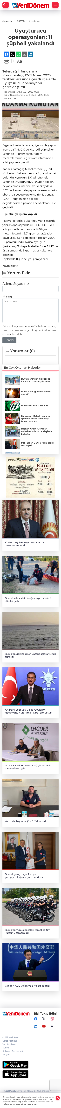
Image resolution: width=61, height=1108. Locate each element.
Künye (5, 1047)
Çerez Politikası (9, 1041)
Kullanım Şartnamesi (12, 1051)
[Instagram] (52, 1019)
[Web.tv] (52, 1026)
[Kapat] (58, 1098)
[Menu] (55, 5)
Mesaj (7, 296)
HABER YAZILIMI (10, 1091)
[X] (44, 1019)
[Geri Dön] (5, 5)
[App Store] (30, 1074)
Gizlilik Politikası (10, 1037)
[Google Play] (30, 1065)
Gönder (9, 340)
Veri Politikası (8, 1044)
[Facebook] (35, 1019)
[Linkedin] (35, 1026)
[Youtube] (44, 1026)
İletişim (6, 1054)
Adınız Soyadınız (15, 284)
